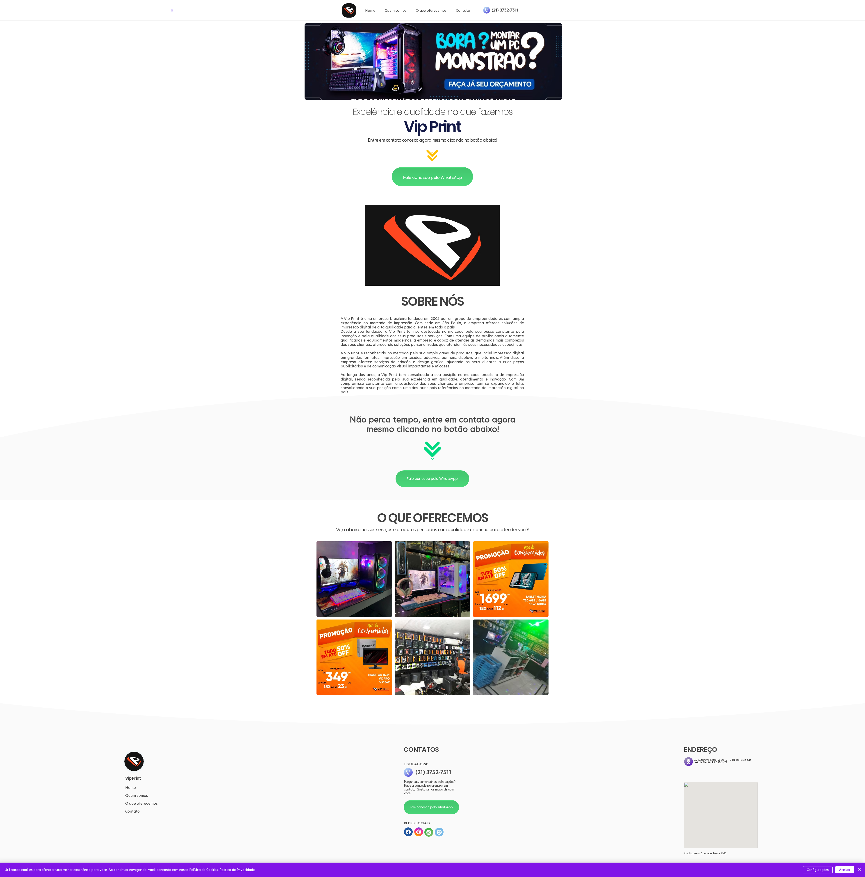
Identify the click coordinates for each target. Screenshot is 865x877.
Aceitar (844, 870)
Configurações (818, 870)
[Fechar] (859, 869)
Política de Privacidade (237, 870)
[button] (172, 10)
